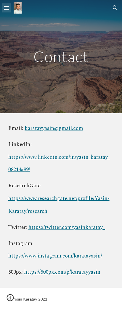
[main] (61, 56)
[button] (7, 8)
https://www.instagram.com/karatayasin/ (55, 256)
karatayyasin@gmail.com (54, 128)
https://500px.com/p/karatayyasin (62, 272)
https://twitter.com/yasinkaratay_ (66, 227)
